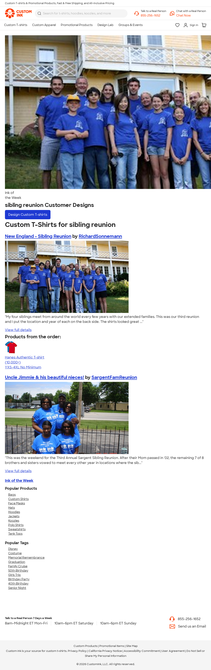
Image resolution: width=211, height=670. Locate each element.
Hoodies (14, 512)
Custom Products (85, 646)
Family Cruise (17, 566)
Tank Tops (15, 534)
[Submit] (39, 13)
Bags (12, 495)
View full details (18, 330)
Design (27, 214)
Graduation (16, 562)
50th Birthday (18, 570)
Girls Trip (14, 575)
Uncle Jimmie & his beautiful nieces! (44, 377)
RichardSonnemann (100, 236)
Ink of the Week (19, 480)
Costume (15, 553)
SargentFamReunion (114, 377)
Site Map (132, 646)
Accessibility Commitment (142, 651)
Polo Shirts (15, 525)
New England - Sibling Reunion (38, 236)
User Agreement (173, 651)
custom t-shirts (56, 651)
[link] (18, 13)
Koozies (13, 521)
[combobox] (81, 13)
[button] (191, 15)
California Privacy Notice (105, 651)
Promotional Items (111, 646)
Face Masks (16, 503)
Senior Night (17, 588)
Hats (11, 508)
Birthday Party (18, 579)
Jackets (13, 516)
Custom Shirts (18, 499)
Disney (13, 549)
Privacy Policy (77, 651)
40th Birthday (18, 583)
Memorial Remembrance (26, 557)
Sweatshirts (17, 529)
